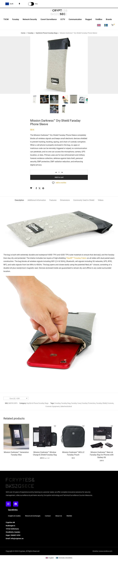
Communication (75, 19)
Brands (109, 19)
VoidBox (98, 19)
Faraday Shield (101, 403)
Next (114, 65)
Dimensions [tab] (65, 200)
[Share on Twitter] (39, 188)
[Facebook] (15, 504)
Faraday (15, 19)
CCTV (62, 19)
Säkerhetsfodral (66, 406)
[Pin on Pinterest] (43, 188)
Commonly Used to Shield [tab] (83, 200)
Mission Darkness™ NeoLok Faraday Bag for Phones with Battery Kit (102, 454)
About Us (58, 516)
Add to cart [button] (73, 458)
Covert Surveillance (49, 19)
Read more (16, 455)
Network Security (30, 19)
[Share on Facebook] (36, 188)
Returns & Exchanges (32, 516)
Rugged (88, 19)
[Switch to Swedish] (106, 25)
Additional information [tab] (37, 200)
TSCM (6, 19)
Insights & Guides (14, 516)
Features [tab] (52, 200)
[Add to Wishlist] (32, 188)
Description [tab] (19, 200)
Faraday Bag (65, 403)
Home (23, 33)
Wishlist (69, 516)
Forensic (110, 403)
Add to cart (59, 177)
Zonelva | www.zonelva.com (102, 551)
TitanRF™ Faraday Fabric (76, 258)
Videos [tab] (100, 200)
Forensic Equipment (53, 406)
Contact (48, 516)
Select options (45, 458)
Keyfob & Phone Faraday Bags (47, 33)
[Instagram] (8, 504)
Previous (4, 65)
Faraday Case (76, 403)
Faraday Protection (88, 403)
